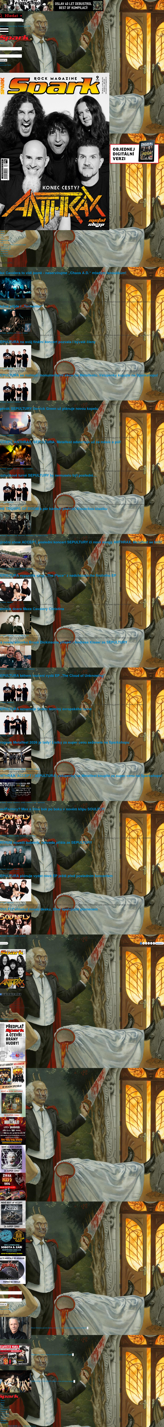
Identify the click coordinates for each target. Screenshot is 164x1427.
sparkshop (41, 802)
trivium (16, 869)
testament (21, 535)
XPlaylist (3, 1420)
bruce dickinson (29, 669)
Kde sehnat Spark (7, 256)
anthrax (9, 468)
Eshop (15, 26)
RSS (28, 26)
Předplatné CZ (6, 247)
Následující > (159, 943)
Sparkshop (4, 253)
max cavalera (19, 635)
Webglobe (4, 1422)
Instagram (8, 26)
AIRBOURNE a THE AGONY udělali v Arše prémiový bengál (52, 1381)
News (2, 233)
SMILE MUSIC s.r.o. (14, 1426)
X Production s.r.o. (29, 1426)
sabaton (23, 769)
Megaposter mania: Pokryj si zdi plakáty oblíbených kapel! (51, 1354)
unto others (32, 836)
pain (35, 802)
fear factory (24, 836)
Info (2, 242)
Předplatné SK (6, 249)
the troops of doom (21, 333)
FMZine (3, 1418)
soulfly (16, 836)
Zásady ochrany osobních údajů (14, 245)
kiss (15, 535)
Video (3, 238)
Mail (25, 26)
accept (23, 468)
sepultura (10, 299)
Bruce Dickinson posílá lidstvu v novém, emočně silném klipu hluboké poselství (59, 1328)
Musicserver (5, 1416)
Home (3, 231)
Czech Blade (5, 1414)
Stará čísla (4, 251)
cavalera (17, 299)
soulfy (27, 635)
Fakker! (3, 1411)
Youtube (21, 26)
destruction (30, 535)
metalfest (17, 402)
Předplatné (4, 1409)
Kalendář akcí (5, 240)
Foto (2, 236)
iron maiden (11, 669)
